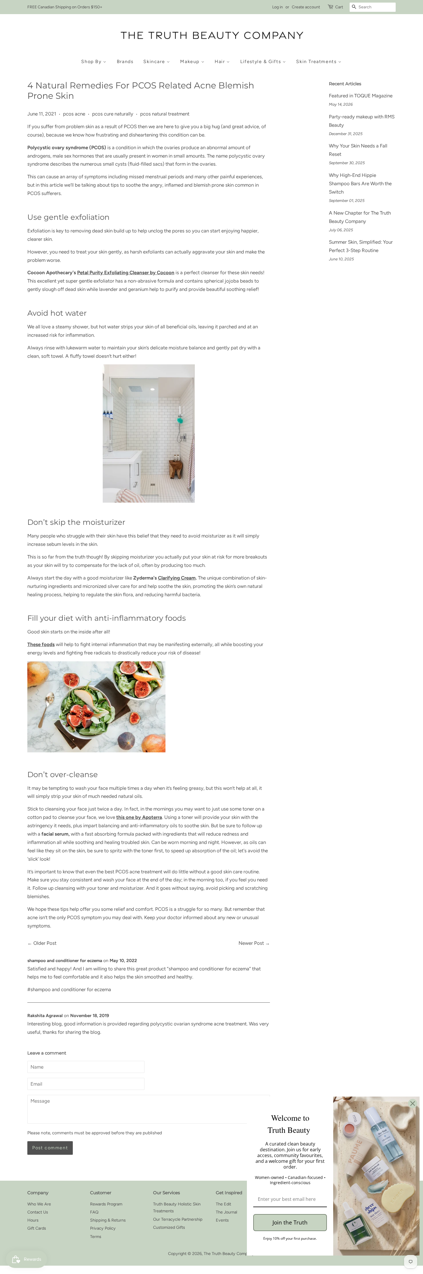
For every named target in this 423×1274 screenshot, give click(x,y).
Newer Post (251, 943)
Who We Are (39, 1204)
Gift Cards (36, 1228)
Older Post (44, 943)
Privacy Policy (103, 1228)
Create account (306, 7)
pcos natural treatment (164, 114)
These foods (41, 644)
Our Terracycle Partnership (178, 1219)
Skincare (154, 61)
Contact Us (37, 1212)
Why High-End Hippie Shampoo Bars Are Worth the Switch (360, 183)
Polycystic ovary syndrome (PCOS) (66, 147)
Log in (277, 7)
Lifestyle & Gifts (261, 61)
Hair (220, 61)
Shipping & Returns (108, 1220)
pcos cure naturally (112, 114)
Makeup (190, 61)
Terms (95, 1236)
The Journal (226, 1212)
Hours (33, 1220)
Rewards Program (106, 1204)
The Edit (223, 1204)
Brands (125, 61)
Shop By (92, 61)
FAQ (94, 1212)
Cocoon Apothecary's (51, 272)
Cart (339, 7)
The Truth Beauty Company (229, 1253)
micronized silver (101, 586)
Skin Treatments (317, 61)
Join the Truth (290, 1222)
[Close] (413, 1103)
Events (222, 1220)
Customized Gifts (169, 1227)
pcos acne (74, 114)
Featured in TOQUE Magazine (360, 96)
